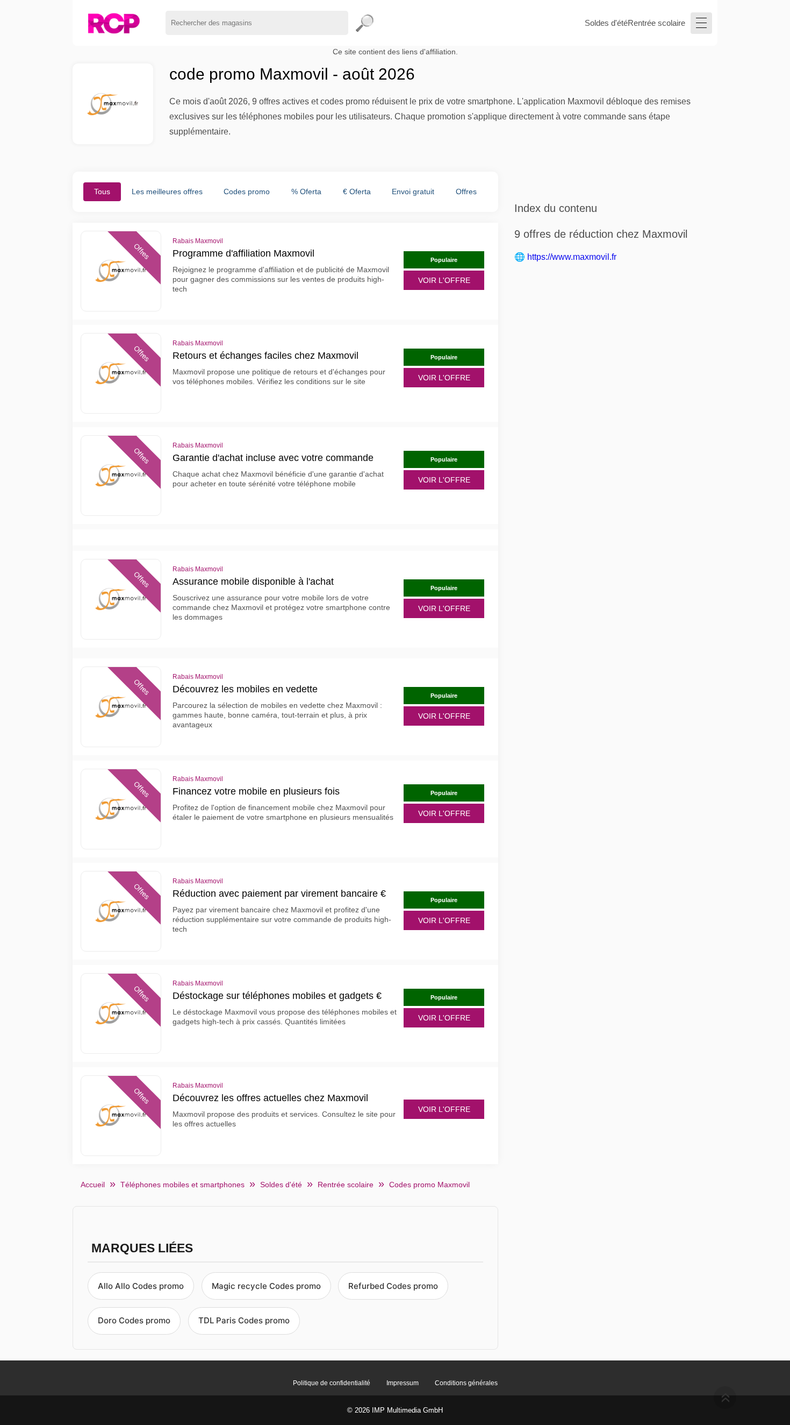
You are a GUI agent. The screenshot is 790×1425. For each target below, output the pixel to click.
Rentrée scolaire (656, 22)
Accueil (93, 1184)
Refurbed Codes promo (393, 1286)
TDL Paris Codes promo (244, 1320)
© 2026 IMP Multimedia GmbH (395, 1410)
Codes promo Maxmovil (429, 1184)
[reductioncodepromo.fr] (114, 22)
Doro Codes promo (134, 1320)
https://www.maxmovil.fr (571, 256)
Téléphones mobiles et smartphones (182, 1184)
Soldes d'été (606, 22)
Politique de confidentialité (331, 1383)
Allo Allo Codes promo (141, 1286)
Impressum (402, 1383)
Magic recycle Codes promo (266, 1286)
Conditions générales (466, 1383)
